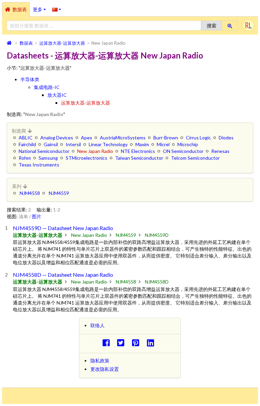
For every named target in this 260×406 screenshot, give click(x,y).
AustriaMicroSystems (123, 137)
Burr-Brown (165, 137)
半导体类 (29, 79)
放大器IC (57, 95)
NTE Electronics (138, 151)
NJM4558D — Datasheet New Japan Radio (63, 274)
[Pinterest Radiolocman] (137, 342)
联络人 (97, 325)
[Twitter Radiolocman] (122, 342)
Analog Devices (56, 137)
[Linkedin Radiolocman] (152, 342)
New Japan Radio (89, 235)
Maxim (142, 144)
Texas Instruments (39, 164)
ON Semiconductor (183, 151)
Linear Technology (108, 144)
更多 (41, 7)
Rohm (25, 158)
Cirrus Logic (198, 137)
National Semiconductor (44, 151)
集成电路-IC (47, 87)
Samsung (48, 158)
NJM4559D (157, 235)
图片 (36, 216)
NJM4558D (157, 282)
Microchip (187, 144)
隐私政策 (99, 360)
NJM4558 (30, 193)
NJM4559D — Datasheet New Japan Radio (63, 228)
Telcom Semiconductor (195, 158)
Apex (86, 137)
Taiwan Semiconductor (139, 158)
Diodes (226, 137)
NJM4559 (59, 193)
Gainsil (51, 144)
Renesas (220, 151)
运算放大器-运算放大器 (85, 103)
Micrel (163, 144)
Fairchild (27, 144)
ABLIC (25, 137)
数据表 (20, 9)
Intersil (73, 144)
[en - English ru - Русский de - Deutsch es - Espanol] (56, 9)
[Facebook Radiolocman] (107, 342)
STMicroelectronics (86, 158)
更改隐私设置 (104, 369)
